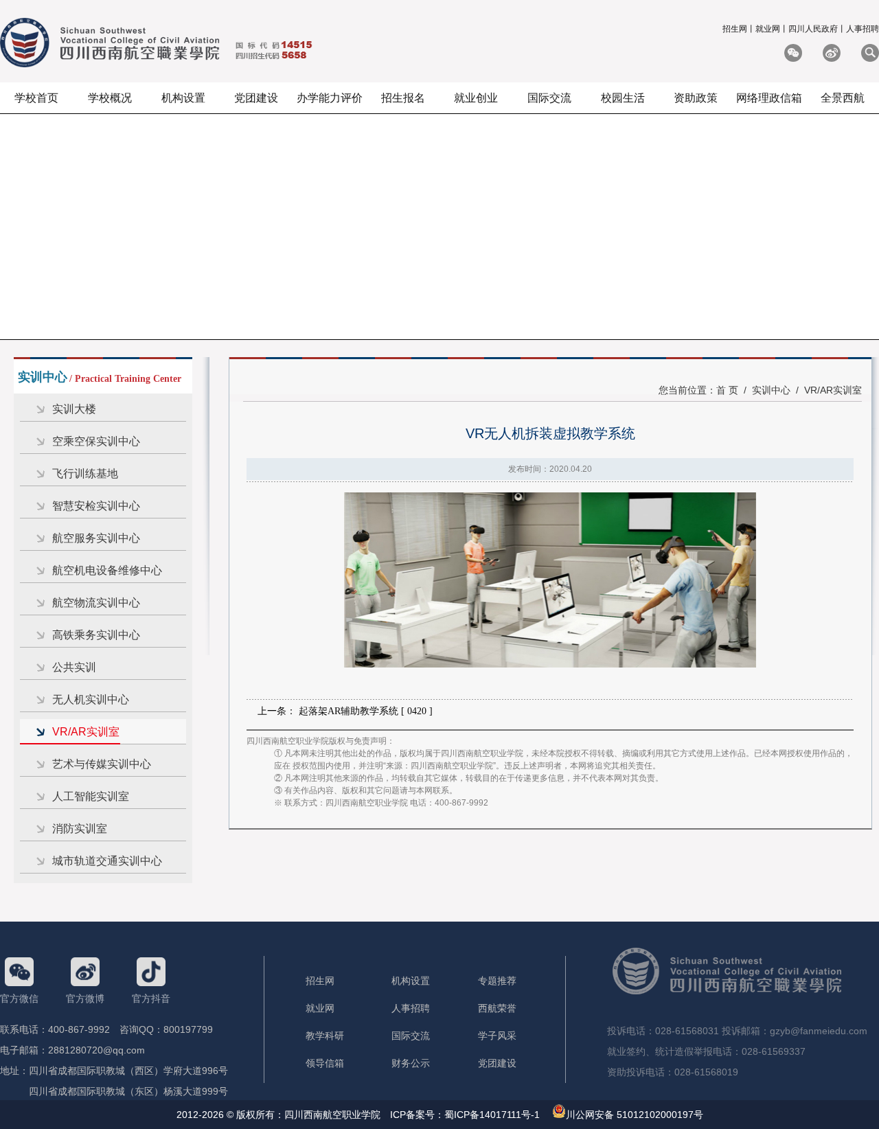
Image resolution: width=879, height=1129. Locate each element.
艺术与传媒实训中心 (101, 764)
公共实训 (74, 667)
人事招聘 (862, 29)
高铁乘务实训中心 (96, 635)
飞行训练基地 (85, 473)
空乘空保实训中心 (96, 441)
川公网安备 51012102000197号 (634, 1114)
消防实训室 (79, 828)
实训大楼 (74, 409)
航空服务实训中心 (96, 538)
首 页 (727, 390)
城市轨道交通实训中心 (107, 861)
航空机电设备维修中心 (107, 570)
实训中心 (771, 390)
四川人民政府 (813, 29)
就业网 (767, 29)
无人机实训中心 (90, 699)
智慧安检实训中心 (96, 506)
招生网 (734, 29)
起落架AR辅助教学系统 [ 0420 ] (366, 711)
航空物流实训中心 (96, 602)
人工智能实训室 (90, 796)
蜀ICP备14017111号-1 (492, 1114)
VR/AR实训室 (85, 732)
